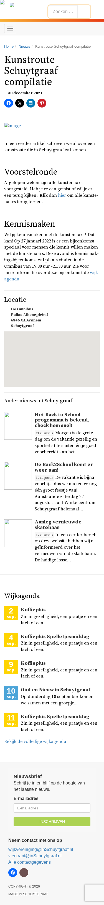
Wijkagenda (22, 596)
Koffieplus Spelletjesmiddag (55, 636)
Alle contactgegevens (29, 862)
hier (62, 195)
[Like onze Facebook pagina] (12, 872)
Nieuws (24, 46)
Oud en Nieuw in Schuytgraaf (55, 690)
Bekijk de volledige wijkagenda (35, 741)
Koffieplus (33, 610)
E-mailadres (26, 798)
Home (9, 46)
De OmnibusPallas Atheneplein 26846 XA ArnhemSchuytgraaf (30, 317)
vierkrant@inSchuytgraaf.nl (35, 855)
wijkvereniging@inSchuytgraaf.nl (40, 849)
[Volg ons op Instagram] (23, 872)
